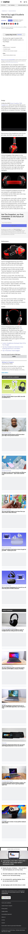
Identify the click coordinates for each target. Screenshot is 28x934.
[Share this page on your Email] (17, 24)
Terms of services (16, 229)
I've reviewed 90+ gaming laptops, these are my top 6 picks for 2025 (14, 880)
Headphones (4, 10)
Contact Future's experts (7, 905)
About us (3, 917)
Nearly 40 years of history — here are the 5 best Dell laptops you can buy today (14, 868)
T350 (20, 328)
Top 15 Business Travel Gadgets (11, 350)
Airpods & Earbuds (12, 10)
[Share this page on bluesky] (15, 24)
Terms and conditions (6, 902)
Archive (3, 920)
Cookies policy (5, 911)
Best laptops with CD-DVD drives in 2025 (14, 885)
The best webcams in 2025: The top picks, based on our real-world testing (14, 874)
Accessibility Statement (7, 914)
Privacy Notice (18, 230)
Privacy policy (4, 908)
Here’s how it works (9, 28)
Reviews (10, 20)
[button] (1, 2)
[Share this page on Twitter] (4, 24)
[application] (14, 121)
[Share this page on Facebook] (2, 24)
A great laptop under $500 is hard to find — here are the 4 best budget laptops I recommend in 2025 (15, 862)
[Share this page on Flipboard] (13, 24)
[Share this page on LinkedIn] (6, 24)
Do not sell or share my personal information (11, 925)
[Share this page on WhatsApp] (9, 24)
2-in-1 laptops (11, 5)
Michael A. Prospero (18, 20)
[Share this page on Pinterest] (11, 24)
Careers (3, 922)
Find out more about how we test (12, 62)
